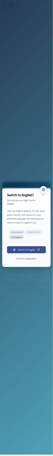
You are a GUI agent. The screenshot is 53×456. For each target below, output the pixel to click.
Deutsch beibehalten (26, 258)
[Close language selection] (43, 195)
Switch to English (26, 249)
